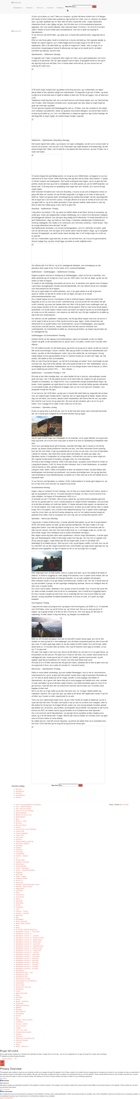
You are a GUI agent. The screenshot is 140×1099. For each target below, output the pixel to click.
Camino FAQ (20, 831)
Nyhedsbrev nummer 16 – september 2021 (30, 946)
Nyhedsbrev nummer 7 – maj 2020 (27, 964)
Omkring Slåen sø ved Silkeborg (26, 981)
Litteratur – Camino (22, 911)
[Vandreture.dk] (33, 2)
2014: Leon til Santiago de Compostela (28, 805)
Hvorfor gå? (50, 8)
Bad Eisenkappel (21, 813)
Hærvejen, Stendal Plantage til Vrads (27, 884)
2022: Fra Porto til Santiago (25, 811)
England (18, 848)
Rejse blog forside (21, 993)
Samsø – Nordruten (22, 1001)
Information (29, 8)
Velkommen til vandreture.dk (25, 1038)
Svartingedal (20, 1014)
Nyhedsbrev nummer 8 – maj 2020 (27, 966)
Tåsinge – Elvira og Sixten (24, 1020)
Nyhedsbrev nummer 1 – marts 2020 (28, 932)
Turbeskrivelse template (23, 1032)
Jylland (18, 899)
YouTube (18, 1042)
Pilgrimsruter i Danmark (23, 987)
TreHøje (18, 1028)
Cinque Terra (20, 835)
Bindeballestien (21, 817)
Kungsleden (19, 907)
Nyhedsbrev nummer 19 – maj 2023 (27, 952)
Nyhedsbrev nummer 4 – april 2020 (27, 958)
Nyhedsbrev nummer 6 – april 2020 (27, 962)
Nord (17, 925)
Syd (17, 1018)
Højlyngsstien (20, 889)
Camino (18, 827)
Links (17, 909)
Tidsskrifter (19, 1022)
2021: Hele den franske (23, 809)
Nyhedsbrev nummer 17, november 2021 (29, 948)
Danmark (19, 793)
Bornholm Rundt (21, 825)
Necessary (5, 1080)
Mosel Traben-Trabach (23, 923)
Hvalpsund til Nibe (21, 878)
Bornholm (19, 789)
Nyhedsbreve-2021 (22, 977)
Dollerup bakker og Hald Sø (25, 841)
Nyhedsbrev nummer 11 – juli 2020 (27, 936)
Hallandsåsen (20, 864)
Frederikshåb (20, 854)
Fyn (17, 858)
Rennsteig (19, 997)
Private (18, 991)
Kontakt (18, 905)
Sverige (18, 1016)
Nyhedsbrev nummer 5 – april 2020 (27, 960)
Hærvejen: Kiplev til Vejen (24, 886)
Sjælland (18, 1007)
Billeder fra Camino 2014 (24, 815)
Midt (17, 917)
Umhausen (19, 1036)
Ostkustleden (20, 983)
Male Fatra (19, 915)
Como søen (19, 837)
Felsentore (19, 850)
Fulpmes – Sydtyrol (22, 856)
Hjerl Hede (19, 874)
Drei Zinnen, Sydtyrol (22, 843)
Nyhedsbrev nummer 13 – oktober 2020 (29, 940)
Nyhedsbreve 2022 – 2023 (24, 973)
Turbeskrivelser (17, 8)
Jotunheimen (20, 895)
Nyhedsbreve (20, 791)
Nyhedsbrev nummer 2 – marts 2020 (28, 954)
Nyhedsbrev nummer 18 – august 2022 (28, 950)
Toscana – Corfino (22, 1024)
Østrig (18, 1044)
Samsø (18, 999)
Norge (18, 927)
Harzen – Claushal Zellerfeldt (25, 870)
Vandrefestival (20, 795)
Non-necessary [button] (5, 1089)
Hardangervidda (21, 866)
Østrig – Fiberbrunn (22, 1046)
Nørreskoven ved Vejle (23, 979)
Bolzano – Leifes (21, 821)
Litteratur (19, 797)
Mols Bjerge (19, 919)
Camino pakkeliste (22, 833)
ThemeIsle (125, 805)
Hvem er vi (40, 8)
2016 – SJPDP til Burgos (24, 807)
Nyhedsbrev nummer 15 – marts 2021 (28, 944)
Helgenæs (19, 872)
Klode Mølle (19, 903)
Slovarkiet (19, 1009)
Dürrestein (19, 845)
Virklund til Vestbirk (22, 1040)
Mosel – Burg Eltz (21, 921)
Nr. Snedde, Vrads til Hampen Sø (26, 930)
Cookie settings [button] (7, 1059)
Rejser (18, 995)
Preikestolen (20, 989)
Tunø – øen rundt (21, 1030)
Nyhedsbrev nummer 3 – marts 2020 (28, 956)
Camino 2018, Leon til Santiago (26, 829)
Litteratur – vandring (22, 913)
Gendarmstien (20, 860)
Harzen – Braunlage (22, 868)
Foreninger (19, 852)
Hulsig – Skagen (21, 876)
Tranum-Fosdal (21, 1026)
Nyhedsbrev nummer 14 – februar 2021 (28, 942)
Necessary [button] (3, 1078)
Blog (17, 819)
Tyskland (18, 1034)
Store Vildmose (21, 1011)
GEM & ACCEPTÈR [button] (6, 1098)
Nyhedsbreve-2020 (22, 975)
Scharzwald (19, 1003)
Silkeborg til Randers (22, 1005)
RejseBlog (60, 8)
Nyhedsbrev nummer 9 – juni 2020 (27, 968)
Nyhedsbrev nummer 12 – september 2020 (30, 938)
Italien (18, 893)
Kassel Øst (19, 901)
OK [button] (16, 1059)
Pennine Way (20, 985)
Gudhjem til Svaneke (22, 862)
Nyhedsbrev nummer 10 (23, 934)
